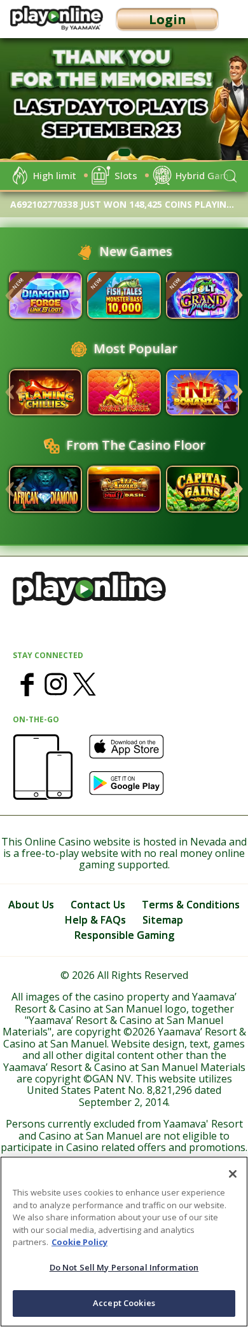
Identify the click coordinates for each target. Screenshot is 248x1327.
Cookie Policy (79, 1242)
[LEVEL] (45, 295)
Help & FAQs (95, 920)
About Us (31, 905)
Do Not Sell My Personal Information (124, 1267)
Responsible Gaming (124, 935)
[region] (124, 103)
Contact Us (98, 905)
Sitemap (162, 920)
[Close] (233, 1174)
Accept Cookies (124, 1303)
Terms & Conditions (191, 905)
